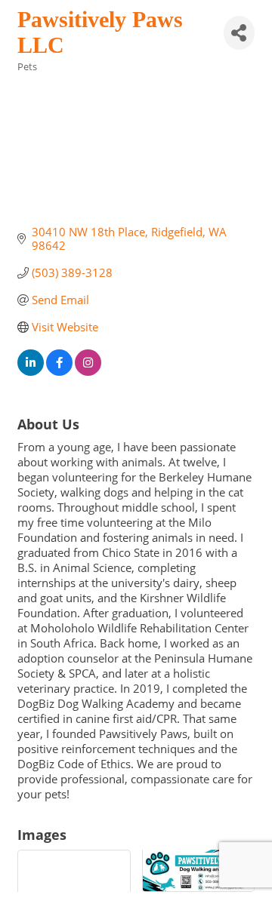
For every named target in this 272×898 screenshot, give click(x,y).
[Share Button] (239, 33)
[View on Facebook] (59, 371)
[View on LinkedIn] (30, 371)
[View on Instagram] (88, 371)
